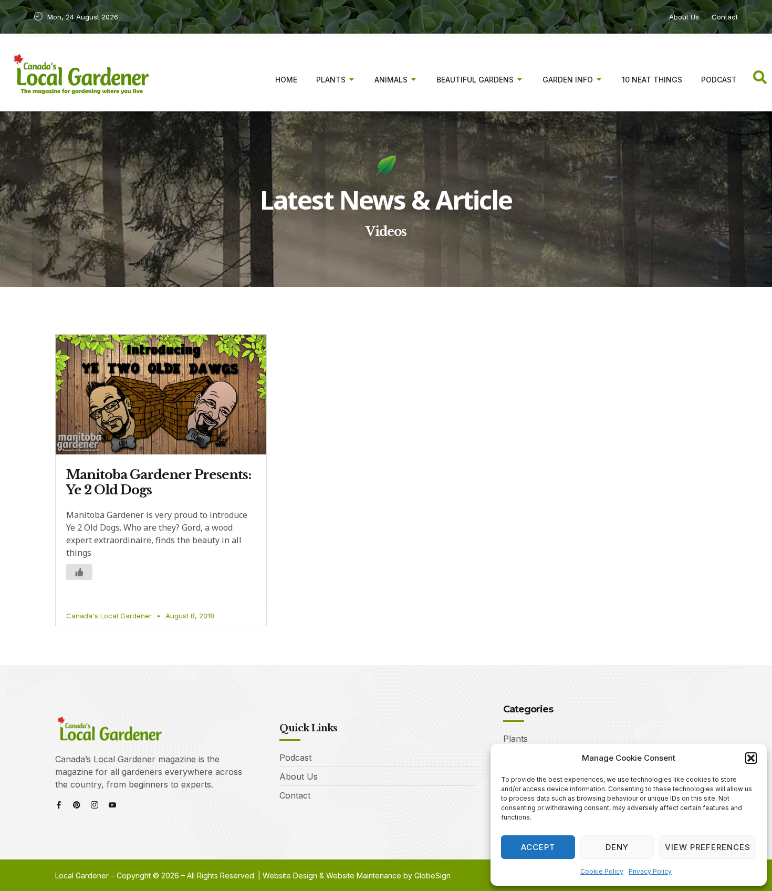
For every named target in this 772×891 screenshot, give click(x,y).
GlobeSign (432, 875)
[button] (751, 758)
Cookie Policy (601, 871)
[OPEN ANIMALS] (414, 79)
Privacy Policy (650, 871)
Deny (617, 847)
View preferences (707, 847)
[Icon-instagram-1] (94, 805)
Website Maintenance (363, 875)
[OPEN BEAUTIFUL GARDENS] (520, 79)
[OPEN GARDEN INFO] (599, 79)
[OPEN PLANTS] (352, 79)
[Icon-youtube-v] (112, 805)
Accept (538, 847)
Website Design (290, 875)
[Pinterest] (76, 805)
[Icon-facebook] (58, 805)
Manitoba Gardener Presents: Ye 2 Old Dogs (158, 482)
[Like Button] (79, 572)
